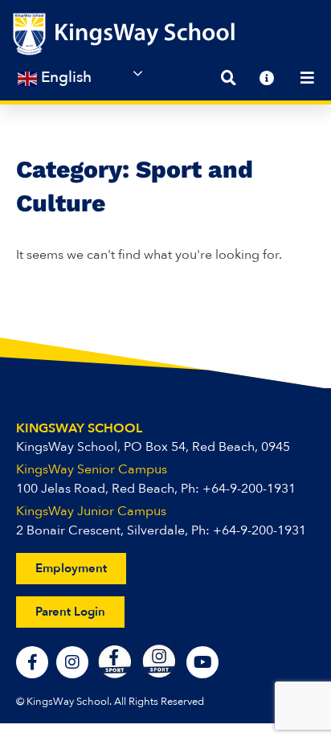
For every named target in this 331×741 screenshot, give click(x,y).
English (64, 77)
